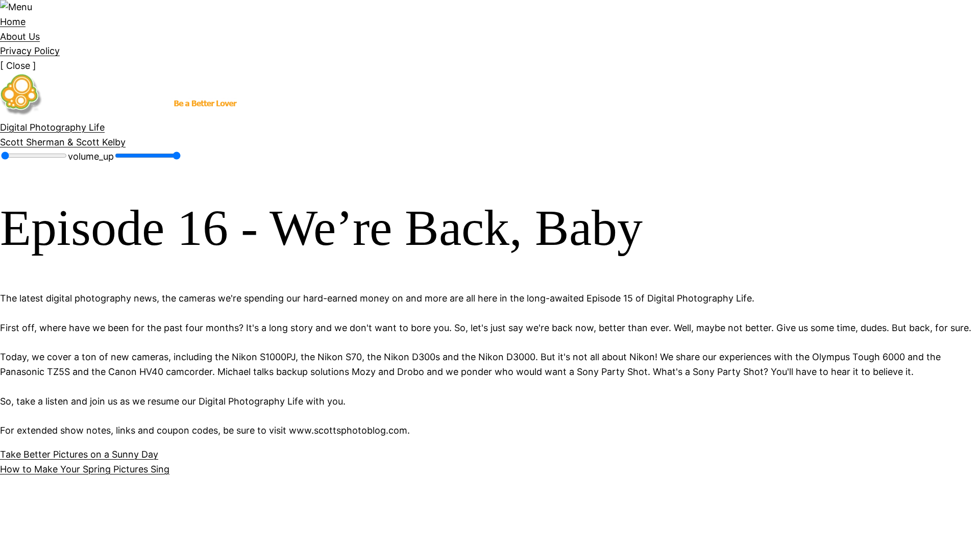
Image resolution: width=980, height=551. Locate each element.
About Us (20, 36)
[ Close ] (18, 65)
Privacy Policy (30, 50)
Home (13, 21)
